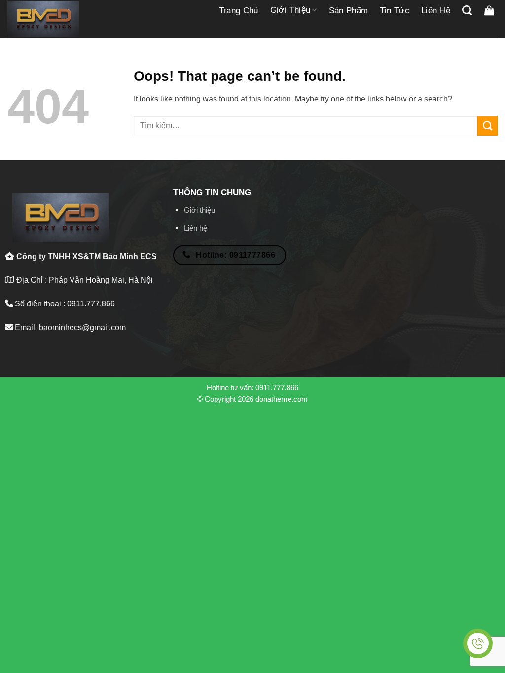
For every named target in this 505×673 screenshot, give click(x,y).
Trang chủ (238, 10)
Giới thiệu (290, 10)
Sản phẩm (348, 10)
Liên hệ (435, 10)
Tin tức (394, 10)
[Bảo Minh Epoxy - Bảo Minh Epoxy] (43, 19)
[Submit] (487, 125)
